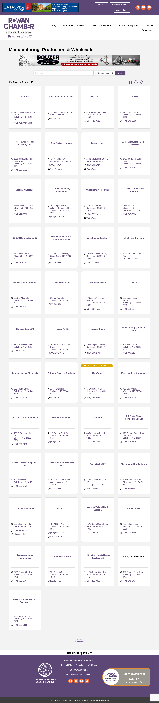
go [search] (121, 73)
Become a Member (120, 5)
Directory (51, 25)
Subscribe (147, 30)
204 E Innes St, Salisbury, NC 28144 (80, 665)
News (147, 25)
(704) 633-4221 (81, 670)
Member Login (122, 10)
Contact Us (102, 5)
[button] (10, 82)
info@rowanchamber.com (81, 674)
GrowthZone (105, 700)
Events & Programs (128, 25)
